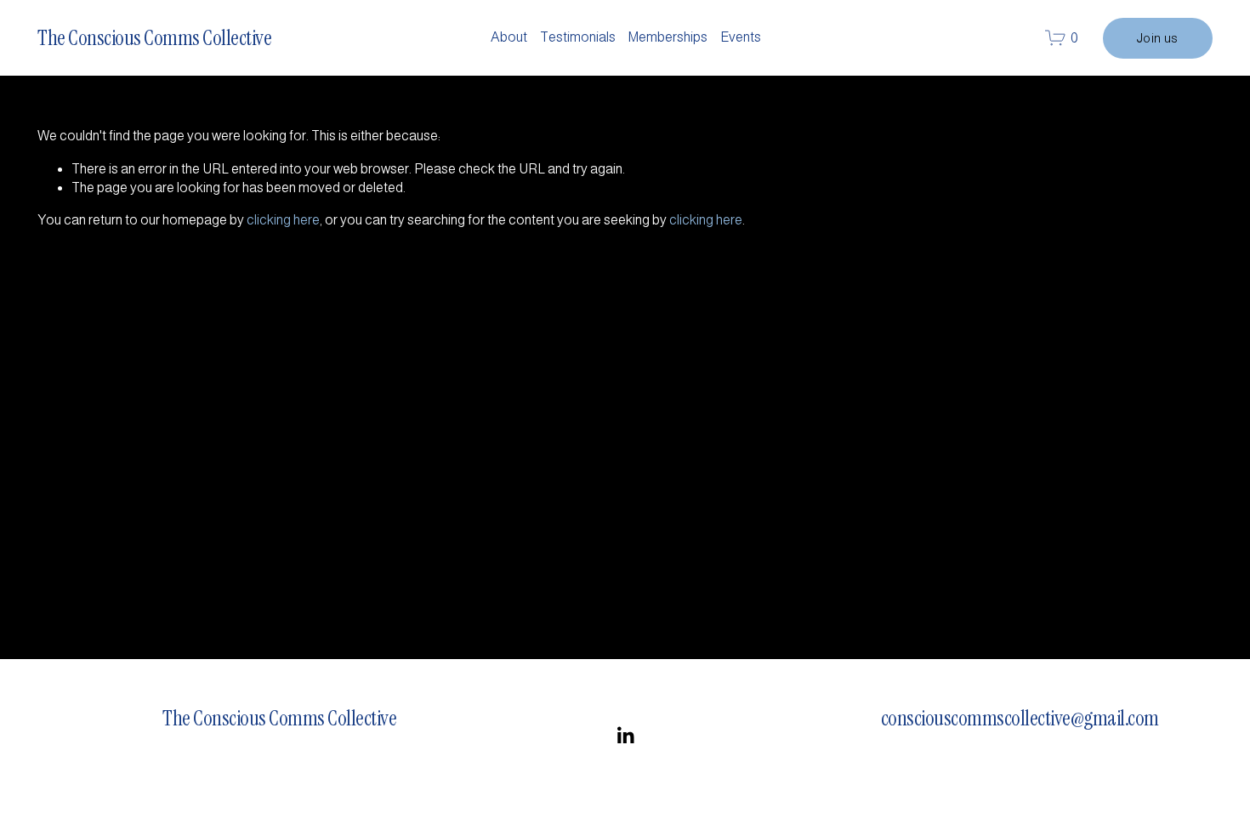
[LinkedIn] (625, 735)
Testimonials (578, 37)
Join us (1158, 38)
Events (740, 37)
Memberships (667, 37)
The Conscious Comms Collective (154, 38)
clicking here (283, 220)
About (509, 37)
